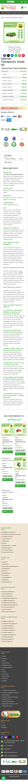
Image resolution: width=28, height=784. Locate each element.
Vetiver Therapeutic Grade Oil (7, 467)
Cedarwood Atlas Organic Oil (9, 623)
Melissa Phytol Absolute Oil (9, 602)
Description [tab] (8, 155)
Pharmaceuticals (6, 699)
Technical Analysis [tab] (10, 159)
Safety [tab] (21, 159)
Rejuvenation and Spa (8, 701)
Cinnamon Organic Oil (8, 625)
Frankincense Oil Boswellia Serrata (11, 534)
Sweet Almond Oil (7, 582)
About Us (4, 658)
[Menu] (25, 7)
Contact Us (5, 678)
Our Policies (5, 674)
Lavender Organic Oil (7, 632)
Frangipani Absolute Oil (8, 600)
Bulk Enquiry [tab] (8, 162)
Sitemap (4, 680)
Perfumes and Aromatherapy (10, 697)
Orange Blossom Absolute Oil (10, 605)
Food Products (6, 695)
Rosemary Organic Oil (8, 639)
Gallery (4, 671)
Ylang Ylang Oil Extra (7, 552)
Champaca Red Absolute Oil (9, 598)
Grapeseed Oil (6, 568)
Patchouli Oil (5, 541)
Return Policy (5, 676)
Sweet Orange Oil (7, 547)
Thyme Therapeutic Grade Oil (20, 475)
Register (4, 727)
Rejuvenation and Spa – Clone (10, 703)
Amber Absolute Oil (7, 596)
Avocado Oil (5, 564)
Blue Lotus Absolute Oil (8, 591)
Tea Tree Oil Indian (7, 550)
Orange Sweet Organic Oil (9, 634)
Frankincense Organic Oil (8, 630)
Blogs (3, 660)
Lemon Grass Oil (6, 539)
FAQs (3, 669)
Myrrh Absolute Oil (7, 594)
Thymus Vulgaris (20, 479)
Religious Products (7, 706)
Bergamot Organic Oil (8, 621)
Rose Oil (4, 543)
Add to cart (14, 108)
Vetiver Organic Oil (7, 641)
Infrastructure (6, 663)
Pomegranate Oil (6, 577)
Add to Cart (8, 452)
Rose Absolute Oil (7, 609)
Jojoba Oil (4, 570)
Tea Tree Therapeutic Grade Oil (7, 499)
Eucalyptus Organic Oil (8, 628)
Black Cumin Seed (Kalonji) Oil (10, 566)
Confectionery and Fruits (8, 690)
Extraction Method (7, 667)
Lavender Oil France (7, 536)
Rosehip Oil (5, 579)
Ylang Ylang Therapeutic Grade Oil (7, 441)
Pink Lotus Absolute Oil (8, 607)
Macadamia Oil (6, 573)
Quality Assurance (7, 665)
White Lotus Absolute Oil (8, 611)
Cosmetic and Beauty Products (10, 692)
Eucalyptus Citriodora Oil (8, 532)
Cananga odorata (7, 445)
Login (3, 725)
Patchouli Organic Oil (7, 637)
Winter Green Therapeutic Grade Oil (20, 441)
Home (2, 17)
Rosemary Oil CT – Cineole (9, 545)
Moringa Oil (5, 575)
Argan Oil (4, 562)
